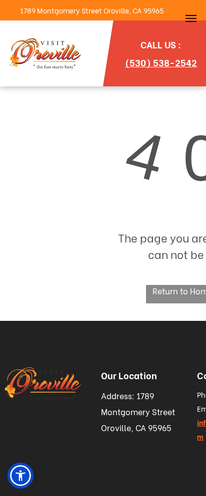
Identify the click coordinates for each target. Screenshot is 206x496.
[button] (20, 475)
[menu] (191, 18)
